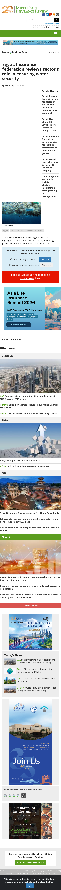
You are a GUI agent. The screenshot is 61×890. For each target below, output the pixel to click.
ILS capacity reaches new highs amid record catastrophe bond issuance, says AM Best (29, 520)
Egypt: (8, 64)
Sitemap (55, 27)
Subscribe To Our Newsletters (30, 862)
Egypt (5, 231)
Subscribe (36, 27)
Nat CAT (20, 231)
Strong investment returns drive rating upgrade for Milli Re (35, 670)
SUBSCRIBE (27, 278)
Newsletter (46, 27)
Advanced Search (52, 24)
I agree (30, 885)
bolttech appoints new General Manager (24, 466)
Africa (5, 420)
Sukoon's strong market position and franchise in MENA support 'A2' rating (36, 661)
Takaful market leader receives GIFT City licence (28, 413)
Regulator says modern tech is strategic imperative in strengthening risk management (50, 186)
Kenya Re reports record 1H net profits (20, 460)
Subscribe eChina (30, 605)
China (5, 537)
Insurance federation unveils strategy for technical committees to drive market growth (50, 145)
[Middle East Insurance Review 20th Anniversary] (30, 9)
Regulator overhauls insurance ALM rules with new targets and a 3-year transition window (30, 596)
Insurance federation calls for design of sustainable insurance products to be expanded (50, 105)
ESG (12, 231)
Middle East (8, 355)
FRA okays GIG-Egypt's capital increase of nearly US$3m (49, 125)
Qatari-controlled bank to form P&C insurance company (50, 165)
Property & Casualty (34, 231)
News (5, 52)
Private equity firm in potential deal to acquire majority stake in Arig (36, 689)
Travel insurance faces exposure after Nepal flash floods (29, 513)
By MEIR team (7, 85)
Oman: (45, 176)
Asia (4, 472)
